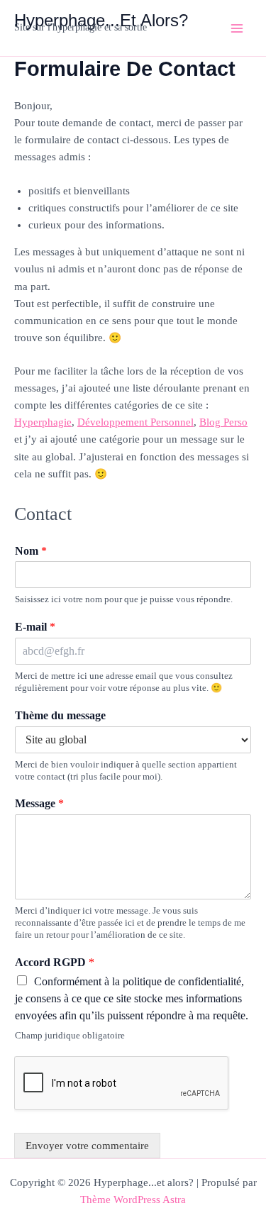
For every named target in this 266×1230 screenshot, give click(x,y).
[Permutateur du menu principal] (237, 28)
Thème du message (60, 715)
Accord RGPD (54, 962)
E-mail (35, 627)
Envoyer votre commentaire (87, 1145)
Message (39, 803)
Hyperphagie (43, 422)
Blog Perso (223, 422)
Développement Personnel (135, 422)
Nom (31, 551)
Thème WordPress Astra (133, 1199)
